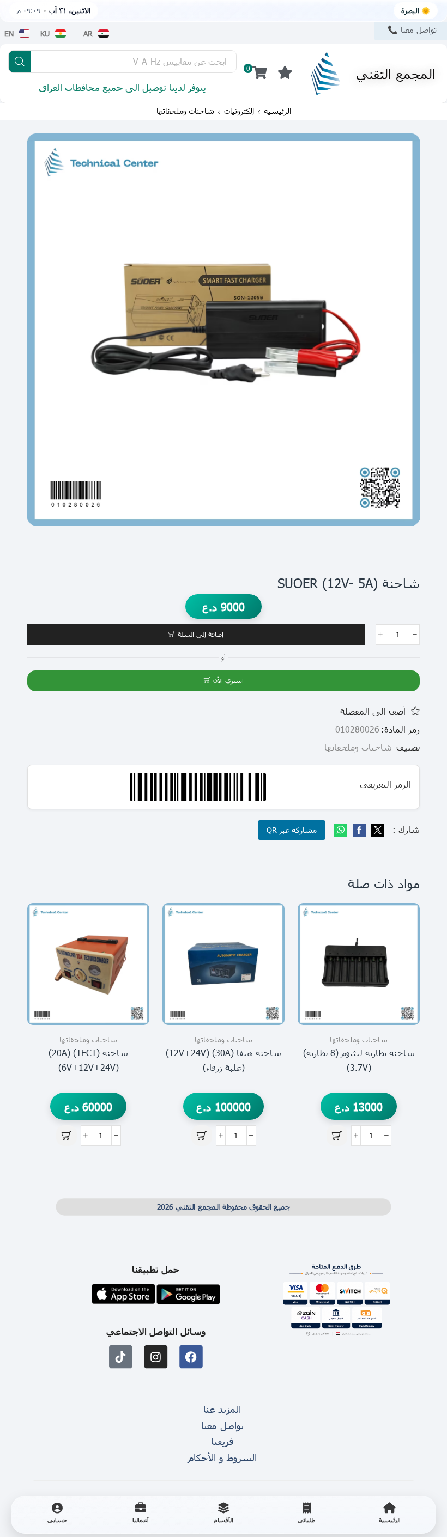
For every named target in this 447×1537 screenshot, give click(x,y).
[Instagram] (156, 1357)
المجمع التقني (396, 73)
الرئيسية (277, 111)
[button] (285, 73)
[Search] (20, 61)
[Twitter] (376, 830)
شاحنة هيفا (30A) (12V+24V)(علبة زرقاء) (223, 1060)
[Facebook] (359, 830)
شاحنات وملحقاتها (185, 111)
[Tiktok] (120, 1357)
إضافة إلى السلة (201, 634)
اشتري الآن (228, 680)
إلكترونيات (239, 111)
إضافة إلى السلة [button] (399, 975)
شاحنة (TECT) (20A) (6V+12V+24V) (88, 1060)
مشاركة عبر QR (292, 830)
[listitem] (389, 1514)
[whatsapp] (342, 830)
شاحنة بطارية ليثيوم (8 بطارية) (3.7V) (359, 1060)
